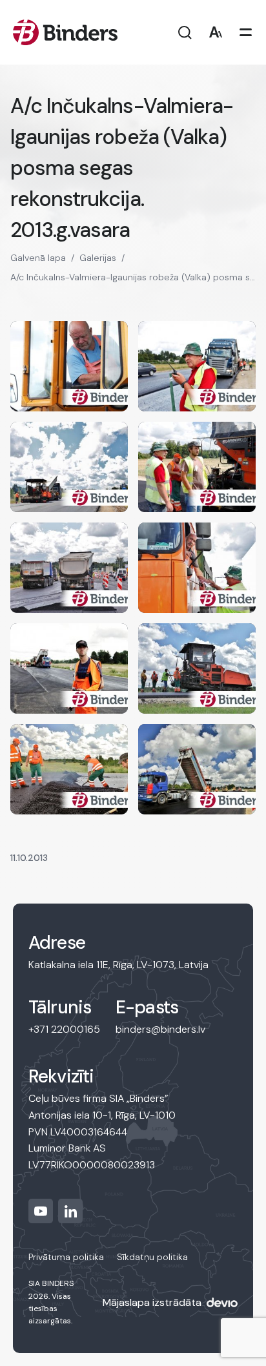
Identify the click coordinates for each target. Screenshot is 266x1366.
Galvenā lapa (38, 258)
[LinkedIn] (70, 1211)
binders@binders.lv (160, 1029)
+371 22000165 (64, 1029)
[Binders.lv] (65, 32)
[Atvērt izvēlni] (245, 33)
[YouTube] (40, 1211)
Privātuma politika (66, 1257)
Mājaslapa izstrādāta (152, 1302)
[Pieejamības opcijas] (215, 33)
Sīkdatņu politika (152, 1257)
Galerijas (97, 258)
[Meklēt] (185, 33)
